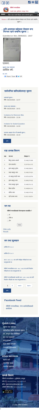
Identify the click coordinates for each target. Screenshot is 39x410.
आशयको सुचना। (8, 97)
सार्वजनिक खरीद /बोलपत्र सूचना (14, 330)
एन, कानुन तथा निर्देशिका (11, 334)
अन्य (7, 141)
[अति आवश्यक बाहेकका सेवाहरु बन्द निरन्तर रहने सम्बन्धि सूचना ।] (12, 49)
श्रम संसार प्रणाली (9, 344)
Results (5, 231)
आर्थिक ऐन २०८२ (9, 247)
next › (20, 285)
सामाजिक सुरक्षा (8, 363)
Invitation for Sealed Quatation (14, 124)
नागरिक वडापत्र (8, 366)
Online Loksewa (9, 347)
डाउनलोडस (7, 340)
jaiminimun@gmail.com (14, 384)
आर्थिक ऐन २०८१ (9, 253)
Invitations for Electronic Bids (14, 115)
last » (29, 285)
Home (4, 19)
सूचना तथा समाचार (9, 67)
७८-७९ (5, 74)
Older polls (7, 229)
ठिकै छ (11, 218)
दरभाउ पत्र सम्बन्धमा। (10, 106)
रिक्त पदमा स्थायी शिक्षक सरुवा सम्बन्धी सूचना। (18, 15)
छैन (10, 220)
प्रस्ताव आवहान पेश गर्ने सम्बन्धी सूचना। (15, 132)
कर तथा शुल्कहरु (9, 337)
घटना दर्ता (6, 360)
